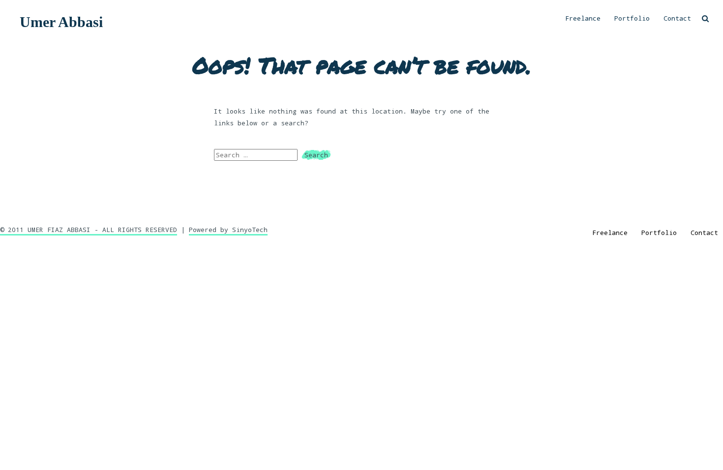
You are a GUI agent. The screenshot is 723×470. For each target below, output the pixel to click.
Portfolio (632, 18)
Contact (677, 18)
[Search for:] (257, 154)
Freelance (583, 18)
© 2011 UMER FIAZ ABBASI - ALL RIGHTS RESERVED (88, 229)
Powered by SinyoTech (228, 229)
